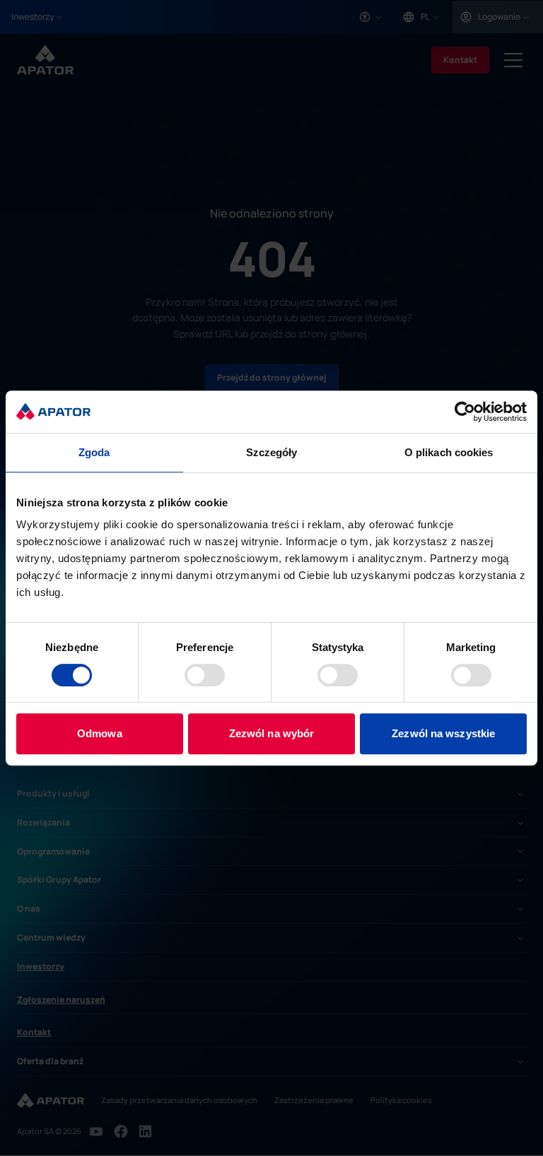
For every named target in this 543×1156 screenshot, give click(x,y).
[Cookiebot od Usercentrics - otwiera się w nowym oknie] (465, 411)
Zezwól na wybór (272, 733)
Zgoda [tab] (94, 452)
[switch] (205, 675)
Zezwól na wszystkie (443, 733)
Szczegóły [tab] (272, 452)
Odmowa (99, 733)
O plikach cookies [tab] (449, 452)
